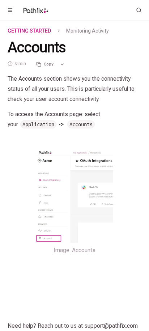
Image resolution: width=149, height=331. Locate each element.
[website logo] (35, 10)
